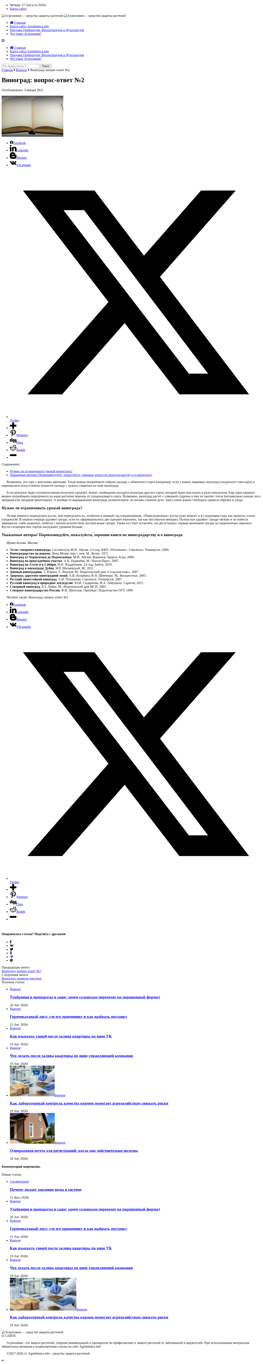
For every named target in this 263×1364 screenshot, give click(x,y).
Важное (21, 70)
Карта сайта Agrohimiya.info (29, 26)
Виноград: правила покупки (22, 978)
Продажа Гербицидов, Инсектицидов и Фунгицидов (47, 30)
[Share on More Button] (13, 428)
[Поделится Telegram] (11, 956)
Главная (19, 22)
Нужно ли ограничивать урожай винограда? (41, 471)
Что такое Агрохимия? (26, 33)
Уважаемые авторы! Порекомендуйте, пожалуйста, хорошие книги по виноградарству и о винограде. (81, 475)
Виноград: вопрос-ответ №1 (21, 971)
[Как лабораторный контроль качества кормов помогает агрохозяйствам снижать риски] (32, 1095)
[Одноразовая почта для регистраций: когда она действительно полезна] (32, 1142)
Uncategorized (19, 1181)
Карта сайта (18, 8)
